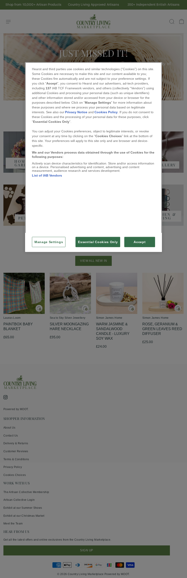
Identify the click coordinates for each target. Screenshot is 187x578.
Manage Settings (48, 242)
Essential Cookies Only (98, 242)
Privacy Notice (76, 112)
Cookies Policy (106, 112)
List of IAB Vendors (47, 175)
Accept (139, 242)
